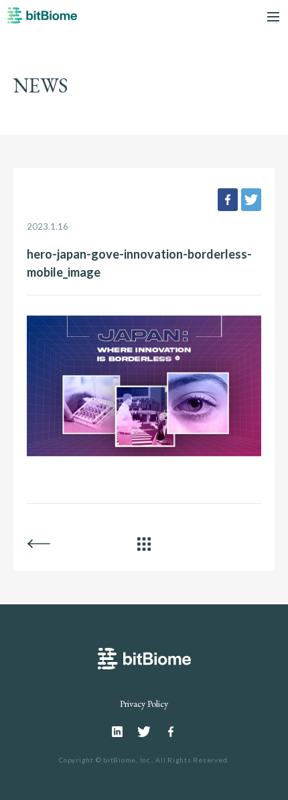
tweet (251, 199)
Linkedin (117, 731)
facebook (228, 199)
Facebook (170, 731)
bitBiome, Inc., (128, 760)
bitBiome (42, 19)
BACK (38, 544)
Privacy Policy (144, 703)
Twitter (144, 731)
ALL (144, 544)
